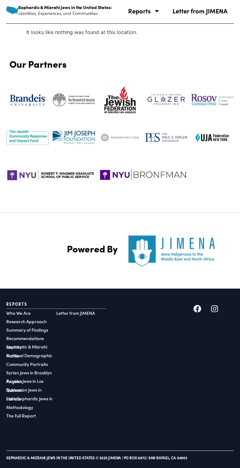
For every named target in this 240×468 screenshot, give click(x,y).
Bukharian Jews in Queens (24, 390)
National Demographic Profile (29, 356)
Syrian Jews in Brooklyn (29, 373)
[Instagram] (214, 309)
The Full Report (21, 416)
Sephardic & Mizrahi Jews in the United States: (65, 7)
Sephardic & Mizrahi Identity (26, 347)
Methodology (19, 407)
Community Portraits (27, 364)
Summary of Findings (27, 330)
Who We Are (18, 313)
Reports (139, 11)
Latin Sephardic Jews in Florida (29, 399)
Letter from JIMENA (200, 11)
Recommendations (25, 338)
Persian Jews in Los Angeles (24, 381)
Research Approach (26, 321)
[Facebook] (197, 309)
